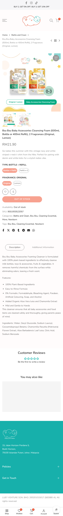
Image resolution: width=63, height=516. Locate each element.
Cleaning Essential (47, 215)
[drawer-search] (51, 20)
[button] (5, 192)
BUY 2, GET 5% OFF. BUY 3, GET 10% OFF (31, 6)
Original (7, 184)
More (4, 219)
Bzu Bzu (34, 215)
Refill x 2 (24, 171)
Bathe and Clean (18, 35)
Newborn (12, 219)
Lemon (18, 184)
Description (14, 247)
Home (5, 35)
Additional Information (43, 247)
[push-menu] (4, 20)
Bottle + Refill (10, 171)
